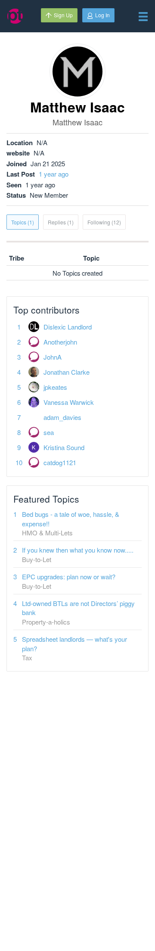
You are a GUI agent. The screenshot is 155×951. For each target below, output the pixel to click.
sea (48, 432)
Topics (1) (22, 222)
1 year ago (53, 173)
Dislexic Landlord (67, 326)
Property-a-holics (46, 621)
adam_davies (62, 417)
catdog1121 (59, 462)
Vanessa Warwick (68, 402)
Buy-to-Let (36, 559)
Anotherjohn (60, 341)
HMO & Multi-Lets (47, 532)
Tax (27, 657)
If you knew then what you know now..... (77, 549)
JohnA (52, 356)
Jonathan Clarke (66, 371)
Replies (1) (61, 222)
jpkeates (55, 387)
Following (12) (104, 222)
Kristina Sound (63, 447)
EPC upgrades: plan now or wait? (68, 576)
